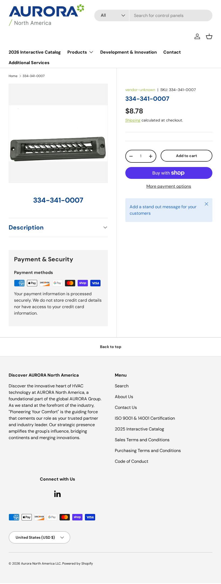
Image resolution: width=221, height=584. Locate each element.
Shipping (132, 120)
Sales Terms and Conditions (142, 440)
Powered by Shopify (77, 563)
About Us (124, 396)
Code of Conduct (131, 461)
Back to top (110, 346)
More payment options (168, 186)
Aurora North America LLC (41, 563)
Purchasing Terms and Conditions (148, 450)
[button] (209, 36)
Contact (172, 52)
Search (122, 386)
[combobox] (153, 15)
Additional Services (29, 62)
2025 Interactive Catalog (139, 429)
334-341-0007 (33, 76)
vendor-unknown (140, 89)
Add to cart (186, 155)
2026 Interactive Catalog (35, 52)
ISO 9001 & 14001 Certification (145, 418)
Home (13, 76)
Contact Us (126, 407)
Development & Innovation (128, 52)
